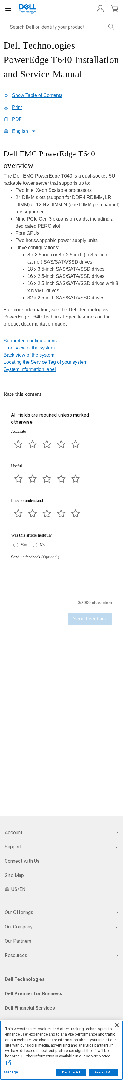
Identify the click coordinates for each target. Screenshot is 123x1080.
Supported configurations (30, 340)
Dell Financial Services (30, 1008)
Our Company (19, 927)
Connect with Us (22, 861)
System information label (30, 369)
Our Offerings (19, 912)
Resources (16, 955)
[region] (61, 242)
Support (13, 847)
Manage (11, 1072)
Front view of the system (29, 347)
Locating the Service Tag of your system (45, 362)
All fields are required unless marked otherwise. (50, 418)
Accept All (103, 1072)
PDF (17, 119)
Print (17, 107)
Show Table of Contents (37, 95)
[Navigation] (8, 8)
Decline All (71, 1072)
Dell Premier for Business (33, 993)
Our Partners (18, 941)
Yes (24, 545)
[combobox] (61, 27)
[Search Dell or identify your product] (111, 27)
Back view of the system (29, 355)
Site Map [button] (14, 875)
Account (14, 832)
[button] (100, 8)
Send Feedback (90, 618)
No (42, 545)
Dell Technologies (25, 979)
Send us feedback (35, 557)
